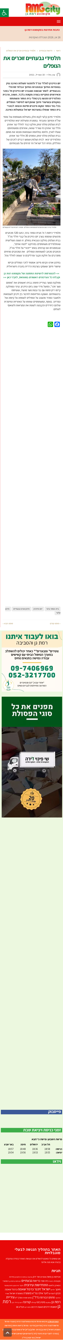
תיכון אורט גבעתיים (21, 608)
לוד (34, 1333)
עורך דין (18, 1297)
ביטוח (51, 1281)
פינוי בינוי (41, 1302)
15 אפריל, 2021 (37, 74)
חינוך (57, 1289)
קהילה (33, 1302)
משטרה (27, 1293)
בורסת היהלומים (21, 1277)
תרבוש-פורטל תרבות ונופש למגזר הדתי (31, 1321)
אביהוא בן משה (53, 1276)
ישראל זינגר (42, 1289)
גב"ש (28, 1329)
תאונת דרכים (37, 1306)
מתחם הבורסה (47, 1297)
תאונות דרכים (50, 1307)
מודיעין (39, 1325)
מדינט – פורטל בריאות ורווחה (23, 1325)
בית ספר (45, 1280)
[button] (4, 12)
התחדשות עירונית (36, 1284)
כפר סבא (31, 1337)
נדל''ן (35, 1297)
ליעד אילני (43, 1293)
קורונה (27, 1302)
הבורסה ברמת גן (15, 1281)
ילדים (53, 1289)
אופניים (43, 1276)
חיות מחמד (8, 1285)
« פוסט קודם (55, 623)
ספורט (25, 1297)
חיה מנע (16, 1285)
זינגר (21, 1285)
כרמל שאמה (26, 1289)
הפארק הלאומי (54, 1285)
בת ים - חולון (36, 1329)
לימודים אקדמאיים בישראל (21, 1333)
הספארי (6, 1281)
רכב (12, 1302)
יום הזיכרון (38, 608)
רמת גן (44, 1329)
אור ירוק (36, 1276)
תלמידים (28, 1307)
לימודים (52, 1293)
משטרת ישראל (16, 1293)
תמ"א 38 (20, 1306)
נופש (30, 1297)
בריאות (36, 1281)
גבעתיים (26, 1280)
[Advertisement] (31, 466)
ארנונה (29, 1277)
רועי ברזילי (18, 1302)
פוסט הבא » (8, 623)
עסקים (48, 1302)
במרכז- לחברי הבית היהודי (47, 1333)
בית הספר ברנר (52, 608)
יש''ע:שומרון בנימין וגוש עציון (14, 1329)
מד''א (35, 1293)
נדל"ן (24, 1337)
